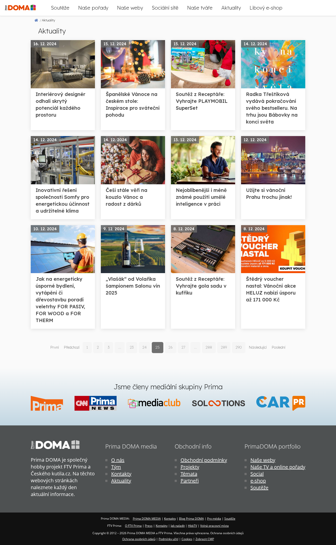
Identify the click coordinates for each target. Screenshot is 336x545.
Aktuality (231, 8)
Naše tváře (200, 8)
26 (170, 347)
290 (239, 347)
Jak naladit (178, 526)
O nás (117, 460)
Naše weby (130, 8)
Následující (258, 347)
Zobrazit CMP (205, 539)
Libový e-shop (266, 8)
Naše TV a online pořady (277, 467)
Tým (116, 467)
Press (149, 526)
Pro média (214, 518)
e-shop (258, 480)
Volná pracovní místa (214, 526)
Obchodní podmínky (204, 460)
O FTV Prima (133, 526)
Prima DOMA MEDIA (147, 518)
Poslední (278, 347)
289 (224, 347)
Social (257, 473)
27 (183, 347)
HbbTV (192, 526)
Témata (189, 473)
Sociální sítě (165, 8)
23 (132, 347)
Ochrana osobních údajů (138, 539)
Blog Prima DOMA (191, 518)
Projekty (190, 467)
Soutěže (60, 8)
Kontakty (121, 473)
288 (209, 347)
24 (144, 347)
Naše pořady (93, 8)
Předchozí (71, 347)
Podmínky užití (168, 539)
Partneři (190, 480)
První (54, 347)
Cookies (187, 539)
